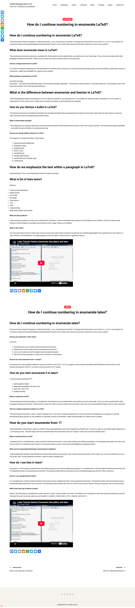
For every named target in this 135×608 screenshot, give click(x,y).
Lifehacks (83, 5)
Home (55, 5)
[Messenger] (2, 36)
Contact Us (120, 5)
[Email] (2, 20)
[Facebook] (2, 12)
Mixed (110, 5)
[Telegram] (2, 32)
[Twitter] (2, 16)
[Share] (2, 40)
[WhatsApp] (2, 28)
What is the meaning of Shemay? (21, 571)
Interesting (64, 5)
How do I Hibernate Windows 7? (114, 571)
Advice (74, 5)
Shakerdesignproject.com (21, 4)
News (92, 5)
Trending (101, 5)
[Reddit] (2, 24)
